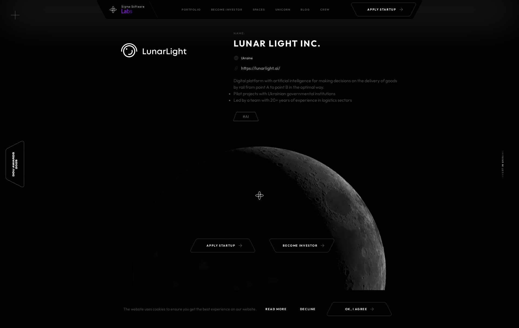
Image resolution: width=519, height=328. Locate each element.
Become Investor (226, 9)
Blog (305, 9)
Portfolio (191, 9)
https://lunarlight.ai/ (260, 68)
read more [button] (276, 309)
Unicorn (282, 9)
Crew (325, 9)
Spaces (259, 9)
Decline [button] (308, 309)
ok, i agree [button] (356, 309)
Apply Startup (381, 9)
